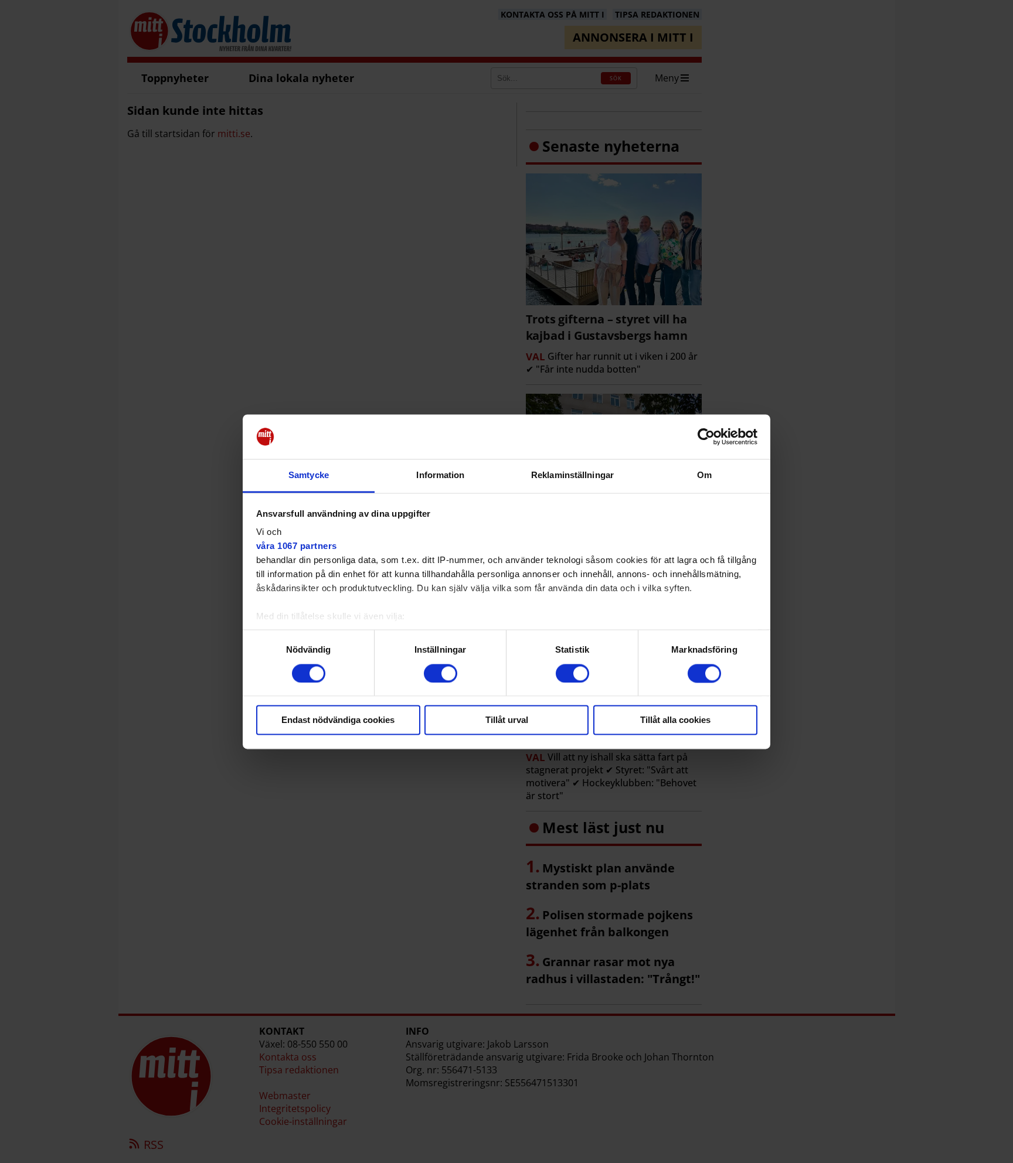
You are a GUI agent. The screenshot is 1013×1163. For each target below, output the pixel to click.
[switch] (440, 673)
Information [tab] (440, 475)
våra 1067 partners (296, 546)
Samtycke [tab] (308, 475)
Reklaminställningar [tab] (572, 475)
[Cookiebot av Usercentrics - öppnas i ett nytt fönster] (706, 436)
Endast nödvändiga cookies (338, 720)
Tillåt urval (506, 720)
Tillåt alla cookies (675, 720)
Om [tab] (704, 475)
